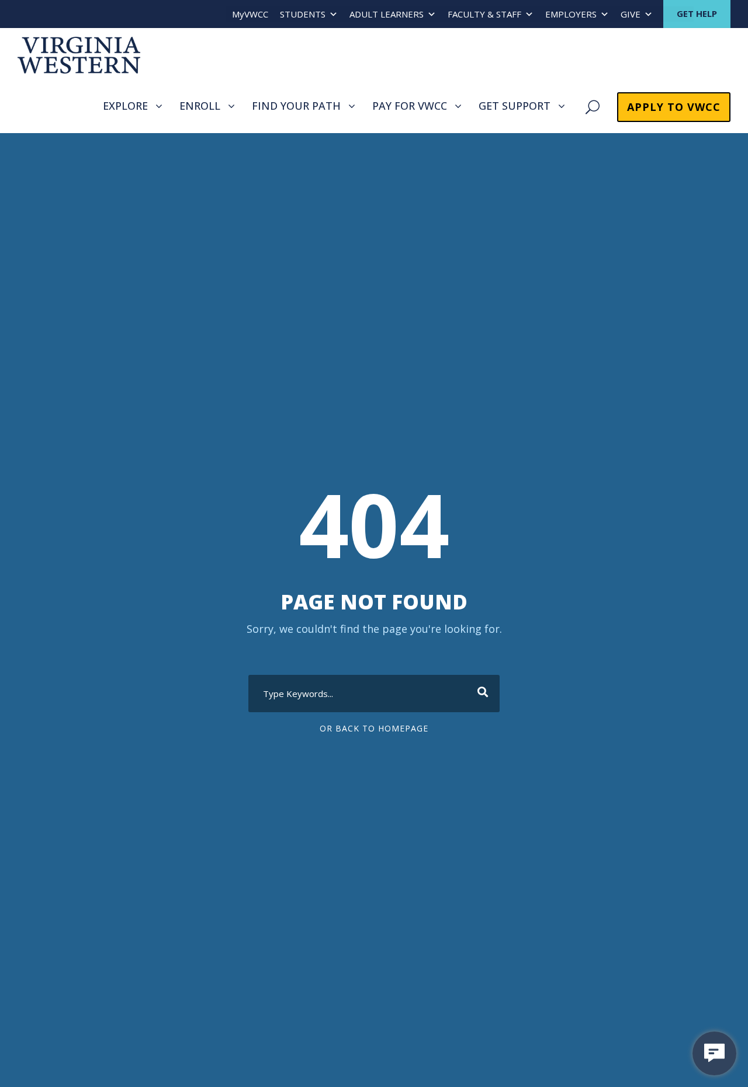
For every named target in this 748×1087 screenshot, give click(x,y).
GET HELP (697, 13)
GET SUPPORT (514, 106)
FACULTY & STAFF (484, 14)
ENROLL (199, 106)
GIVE (630, 14)
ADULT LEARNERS (386, 14)
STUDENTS (302, 14)
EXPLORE (125, 106)
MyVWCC (250, 14)
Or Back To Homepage (374, 728)
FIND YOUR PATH (296, 106)
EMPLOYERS (571, 14)
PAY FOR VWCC (409, 106)
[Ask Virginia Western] (714, 1053)
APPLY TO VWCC (674, 107)
